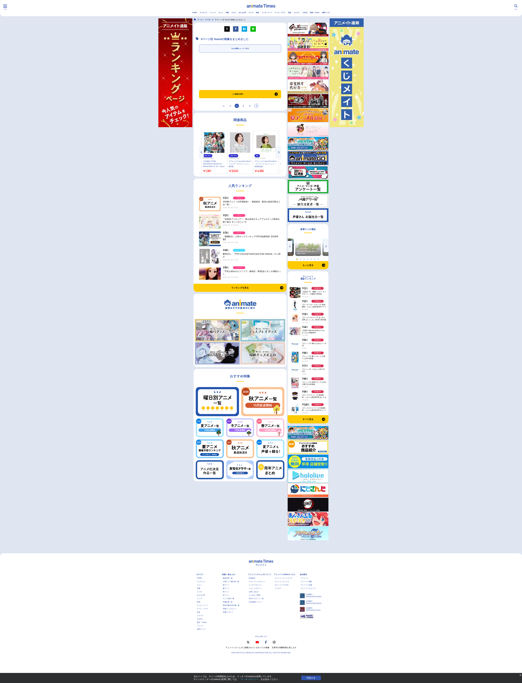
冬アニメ (226, 595)
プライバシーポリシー (257, 581)
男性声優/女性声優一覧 (231, 605)
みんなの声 (242, 12)
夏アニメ (226, 588)
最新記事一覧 (228, 578)
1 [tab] (297, 258)
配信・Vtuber (314, 12)
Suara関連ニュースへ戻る (240, 48)
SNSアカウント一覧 (256, 598)
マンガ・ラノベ (267, 12)
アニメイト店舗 (306, 585)
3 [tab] (304, 258)
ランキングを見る (240, 288)
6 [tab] (315, 258)
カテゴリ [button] (199, 574)
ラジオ (233, 12)
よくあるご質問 (254, 595)
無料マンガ (326, 12)
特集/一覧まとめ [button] (228, 574)
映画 (257, 12)
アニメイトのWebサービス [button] (284, 574)
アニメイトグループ (308, 588)
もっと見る (308, 265)
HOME (194, 12)
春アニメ (226, 585)
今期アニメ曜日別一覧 (231, 581)
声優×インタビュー (230, 609)
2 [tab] (301, 258)
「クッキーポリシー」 (250, 679)
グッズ (251, 12)
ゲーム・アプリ (280, 12)
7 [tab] (319, 258)
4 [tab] (308, 258)
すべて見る (308, 419)
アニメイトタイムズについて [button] (259, 574)
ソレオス (278, 588)
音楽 (289, 12)
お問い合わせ (254, 592)
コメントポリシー (255, 588)
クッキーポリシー (255, 585)
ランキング (203, 12)
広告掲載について (255, 602)
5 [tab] (311, 258)
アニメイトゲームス (282, 581)
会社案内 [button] (303, 574)
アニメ (220, 12)
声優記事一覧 (228, 602)
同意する (311, 678)
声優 (227, 12)
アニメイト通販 (306, 581)
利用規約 (252, 578)
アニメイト (305, 578)
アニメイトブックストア (284, 578)
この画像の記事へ (238, 94)
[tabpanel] (308, 247)
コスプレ (297, 12)
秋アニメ (226, 592)
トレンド (213, 12)
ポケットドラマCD (281, 585)
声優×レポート (228, 612)
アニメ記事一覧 (228, 598)
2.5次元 (304, 12)
